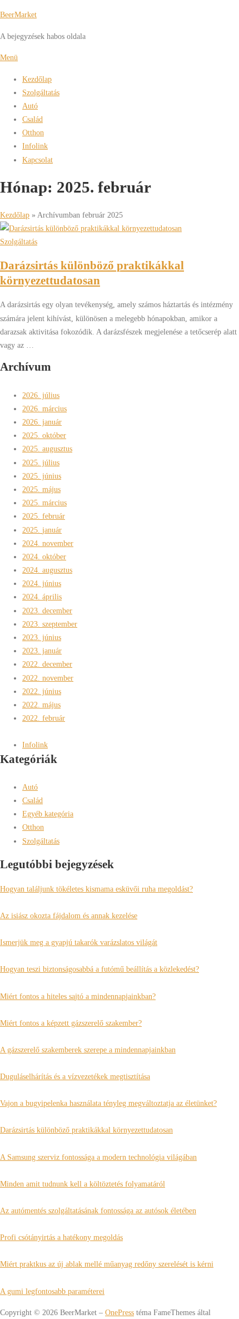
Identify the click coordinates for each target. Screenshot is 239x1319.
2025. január (42, 529)
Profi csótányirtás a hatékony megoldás (61, 1237)
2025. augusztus (47, 448)
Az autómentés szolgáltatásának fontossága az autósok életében (98, 1210)
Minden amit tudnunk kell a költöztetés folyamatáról (82, 1183)
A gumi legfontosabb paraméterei (52, 1291)
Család (32, 119)
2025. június (41, 475)
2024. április (42, 596)
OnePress (119, 1312)
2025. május (41, 489)
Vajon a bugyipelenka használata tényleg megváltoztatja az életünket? (108, 1103)
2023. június (41, 637)
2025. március (44, 502)
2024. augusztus (47, 569)
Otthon (33, 132)
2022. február (43, 717)
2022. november (47, 677)
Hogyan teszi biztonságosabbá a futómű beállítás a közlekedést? (99, 968)
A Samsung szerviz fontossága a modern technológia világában (98, 1157)
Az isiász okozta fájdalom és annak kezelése (68, 915)
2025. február (43, 515)
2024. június (41, 583)
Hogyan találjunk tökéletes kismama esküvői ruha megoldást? (96, 888)
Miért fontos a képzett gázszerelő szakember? (71, 1022)
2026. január (42, 421)
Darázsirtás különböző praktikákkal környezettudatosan (86, 1129)
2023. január (42, 650)
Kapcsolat (37, 159)
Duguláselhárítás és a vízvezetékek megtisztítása (75, 1076)
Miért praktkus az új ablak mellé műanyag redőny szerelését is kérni (106, 1263)
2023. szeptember (49, 623)
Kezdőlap (37, 79)
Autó (30, 105)
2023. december (47, 610)
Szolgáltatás (40, 92)
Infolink (35, 145)
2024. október (44, 556)
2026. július (40, 395)
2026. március (44, 408)
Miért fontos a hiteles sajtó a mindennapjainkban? (78, 996)
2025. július (40, 462)
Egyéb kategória (47, 813)
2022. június (41, 691)
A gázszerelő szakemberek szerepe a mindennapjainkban (88, 1049)
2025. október (44, 435)
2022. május (41, 704)
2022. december (47, 664)
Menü (9, 57)
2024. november (47, 543)
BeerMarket (18, 14)
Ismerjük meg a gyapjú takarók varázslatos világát (78, 942)
